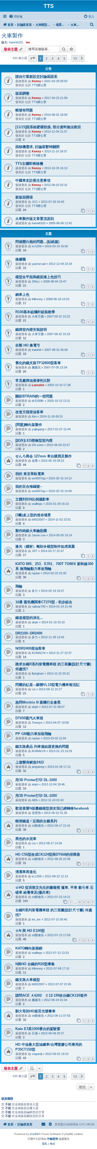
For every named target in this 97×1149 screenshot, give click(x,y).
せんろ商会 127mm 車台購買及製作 (43, 456)
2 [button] (46, 58)
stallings (37, 503)
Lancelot (38, 385)
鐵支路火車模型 (27, 980)
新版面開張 (24, 197)
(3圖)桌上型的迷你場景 (33, 515)
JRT (34, 551)
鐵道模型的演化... (29, 618)
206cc (36, 281)
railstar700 (39, 606)
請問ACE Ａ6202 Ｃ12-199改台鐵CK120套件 (51, 995)
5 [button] (64, 58)
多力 (35, 590)
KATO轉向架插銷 (28, 948)
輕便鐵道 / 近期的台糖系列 (36, 821)
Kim (34, 416)
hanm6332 (16, 42)
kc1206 (36, 246)
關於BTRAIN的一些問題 (34, 396)
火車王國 (38, 316)
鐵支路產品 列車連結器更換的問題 (42, 746)
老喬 (35, 460)
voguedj (37, 1053)
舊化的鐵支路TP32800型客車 (38, 363)
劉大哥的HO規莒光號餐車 (35, 1011)
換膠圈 (20, 259)
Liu (34, 689)
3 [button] (52, 58)
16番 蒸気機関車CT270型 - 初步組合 (43, 602)
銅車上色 (22, 295)
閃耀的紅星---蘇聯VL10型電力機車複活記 (47, 685)
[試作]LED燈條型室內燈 (34, 440)
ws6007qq (38, 478)
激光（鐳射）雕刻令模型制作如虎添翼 (45, 546)
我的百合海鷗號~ (28, 486)
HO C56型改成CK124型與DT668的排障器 (47, 854)
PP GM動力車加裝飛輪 (33, 734)
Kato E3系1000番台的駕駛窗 (37, 1029)
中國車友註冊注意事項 (32, 180)
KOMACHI (39, 652)
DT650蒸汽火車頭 (29, 718)
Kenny (36, 81)
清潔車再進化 (25, 872)
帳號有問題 (24, 110)
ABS (34, 800)
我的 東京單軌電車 (29, 474)
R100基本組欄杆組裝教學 (35, 312)
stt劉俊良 (38, 825)
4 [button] (58, 58)
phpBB (34, 1133)
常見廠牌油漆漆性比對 (32, 380)
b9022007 (38, 519)
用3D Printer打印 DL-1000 (36, 780)
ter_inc (36, 919)
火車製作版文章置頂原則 (34, 219)
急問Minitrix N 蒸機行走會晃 (38, 702)
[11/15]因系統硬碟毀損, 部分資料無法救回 (48, 127)
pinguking (38, 766)
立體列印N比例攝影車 (32, 499)
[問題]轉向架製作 (28, 425)
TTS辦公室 (39, 85)
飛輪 (18, 586)
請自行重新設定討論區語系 (36, 77)
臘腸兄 (36, 367)
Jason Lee (39, 535)
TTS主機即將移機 (29, 164)
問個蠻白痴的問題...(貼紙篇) (37, 242)
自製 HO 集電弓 (27, 345)
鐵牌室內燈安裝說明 (31, 330)
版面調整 (22, 93)
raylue (36, 573)
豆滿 (35, 1033)
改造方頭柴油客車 (29, 412)
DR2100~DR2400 (28, 633)
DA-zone (37, 445)
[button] (33, 58)
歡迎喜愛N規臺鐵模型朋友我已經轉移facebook (52, 808)
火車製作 (12, 35)
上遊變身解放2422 (29, 762)
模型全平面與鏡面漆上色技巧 (38, 277)
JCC (35, 201)
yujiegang (38, 429)
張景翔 (36, 812)
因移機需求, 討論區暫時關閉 (37, 147)
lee (28, 42)
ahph (35, 622)
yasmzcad (39, 263)
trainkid (36, 349)
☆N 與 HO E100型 (30, 931)
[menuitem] (16, 16)
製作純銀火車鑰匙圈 (31, 531)
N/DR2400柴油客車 (30, 648)
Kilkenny (37, 299)
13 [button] (75, 58)
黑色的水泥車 (25, 839)
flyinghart (38, 673)
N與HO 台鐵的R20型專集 (35, 964)
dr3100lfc (38, 400)
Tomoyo (37, 722)
